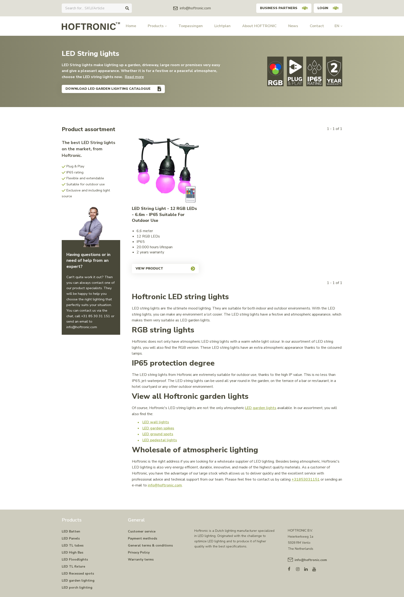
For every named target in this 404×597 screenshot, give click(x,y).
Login (322, 8)
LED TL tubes (72, 545)
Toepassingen (190, 26)
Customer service (141, 531)
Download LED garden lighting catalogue (108, 88)
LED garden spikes (158, 428)
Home (131, 26)
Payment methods (142, 538)
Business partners (278, 8)
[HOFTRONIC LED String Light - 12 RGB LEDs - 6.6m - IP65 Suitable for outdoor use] (165, 172)
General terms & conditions (150, 545)
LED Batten (71, 531)
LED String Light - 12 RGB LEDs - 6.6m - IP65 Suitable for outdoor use (164, 214)
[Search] (127, 8)
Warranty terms (141, 559)
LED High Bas (72, 552)
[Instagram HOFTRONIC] (300, 568)
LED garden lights (260, 407)
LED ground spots (157, 434)
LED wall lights (155, 422)
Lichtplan (222, 26)
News (293, 26)
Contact (317, 26)
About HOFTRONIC (259, 26)
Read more (134, 76)
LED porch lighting (77, 587)
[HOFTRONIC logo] (91, 25)
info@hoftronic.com (165, 485)
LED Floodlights (75, 559)
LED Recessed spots (78, 573)
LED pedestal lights (159, 440)
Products (156, 26)
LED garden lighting (78, 580)
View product (149, 268)
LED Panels (71, 538)
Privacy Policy (139, 552)
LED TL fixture (73, 566)
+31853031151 (306, 479)
